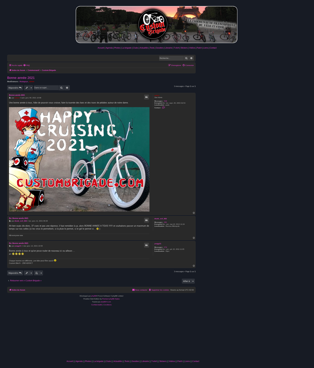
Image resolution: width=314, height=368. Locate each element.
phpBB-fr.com (106, 302)
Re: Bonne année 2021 (18, 218)
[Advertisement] (133, 334)
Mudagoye (24, 81)
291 (165, 222)
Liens (205, 48)
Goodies (159, 48)
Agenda (109, 48)
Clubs (135, 48)
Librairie (168, 48)
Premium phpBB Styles (111, 299)
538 (165, 101)
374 (165, 247)
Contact (213, 48)
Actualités (144, 48)
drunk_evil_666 (160, 219)
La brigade (126, 48)
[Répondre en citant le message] (146, 97)
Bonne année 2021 (21, 78)
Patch (199, 48)
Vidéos (192, 48)
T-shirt (176, 48)
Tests (152, 48)
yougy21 (157, 244)
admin (31, 81)
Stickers (184, 48)
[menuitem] (26, 65)
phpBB (93, 296)
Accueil (101, 48)
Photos (117, 48)
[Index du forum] (157, 23)
